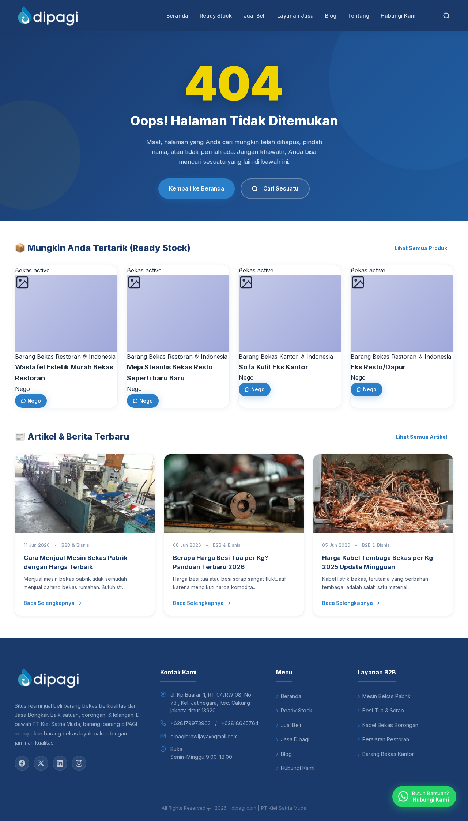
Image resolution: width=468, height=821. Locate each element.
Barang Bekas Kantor (388, 754)
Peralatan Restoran (385, 739)
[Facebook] (22, 763)
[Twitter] (41, 763)
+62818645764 (239, 723)
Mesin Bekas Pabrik (386, 696)
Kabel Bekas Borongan (390, 725)
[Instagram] (79, 763)
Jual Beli (255, 15)
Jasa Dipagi (295, 739)
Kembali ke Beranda (196, 188)
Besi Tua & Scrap (383, 710)
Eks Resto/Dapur (378, 367)
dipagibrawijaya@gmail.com (204, 736)
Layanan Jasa (295, 15)
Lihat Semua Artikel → (424, 437)
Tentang (358, 15)
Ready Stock (216, 15)
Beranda (177, 15)
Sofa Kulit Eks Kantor (273, 367)
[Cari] (446, 16)
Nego (34, 401)
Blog (330, 15)
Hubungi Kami (399, 15)
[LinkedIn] (60, 763)
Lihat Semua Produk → (424, 248)
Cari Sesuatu (280, 188)
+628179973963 (190, 723)
